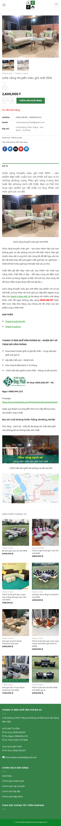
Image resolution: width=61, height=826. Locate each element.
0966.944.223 (35, 117)
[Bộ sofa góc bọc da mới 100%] (15, 532)
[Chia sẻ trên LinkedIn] (26, 148)
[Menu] (4, 5)
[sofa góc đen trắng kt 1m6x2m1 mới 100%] (45, 576)
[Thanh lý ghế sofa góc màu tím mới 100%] (45, 532)
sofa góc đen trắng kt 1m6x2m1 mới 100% (45, 595)
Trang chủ (7, 73)
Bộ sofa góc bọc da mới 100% (14, 551)
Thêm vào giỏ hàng (30, 101)
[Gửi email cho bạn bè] (15, 148)
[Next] (54, 36)
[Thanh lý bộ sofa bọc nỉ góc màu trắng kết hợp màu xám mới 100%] (15, 576)
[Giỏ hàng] (56, 5)
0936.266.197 (22, 117)
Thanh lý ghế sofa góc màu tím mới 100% (45, 552)
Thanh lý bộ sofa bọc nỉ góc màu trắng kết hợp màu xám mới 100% (14, 597)
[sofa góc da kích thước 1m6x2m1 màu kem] (15, 622)
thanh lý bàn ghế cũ (20, 296)
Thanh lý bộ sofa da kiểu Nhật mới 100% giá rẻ (44, 688)
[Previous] (6, 36)
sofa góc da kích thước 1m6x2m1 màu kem (12, 642)
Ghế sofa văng (21, 142)
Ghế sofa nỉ (10, 142)
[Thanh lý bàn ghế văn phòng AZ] (30, 5)
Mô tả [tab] (5, 166)
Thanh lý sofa (21, 73)
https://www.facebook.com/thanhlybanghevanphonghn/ (30, 402)
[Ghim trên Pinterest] (20, 148)
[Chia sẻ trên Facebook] (4, 148)
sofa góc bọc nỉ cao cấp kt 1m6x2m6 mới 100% (13, 688)
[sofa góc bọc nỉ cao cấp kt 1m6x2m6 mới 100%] (15, 669)
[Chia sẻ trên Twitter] (10, 148)
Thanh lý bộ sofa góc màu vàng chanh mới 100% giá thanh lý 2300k (45, 644)
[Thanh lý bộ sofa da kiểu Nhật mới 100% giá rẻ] (45, 669)
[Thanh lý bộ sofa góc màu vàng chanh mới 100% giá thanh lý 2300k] (45, 622)
